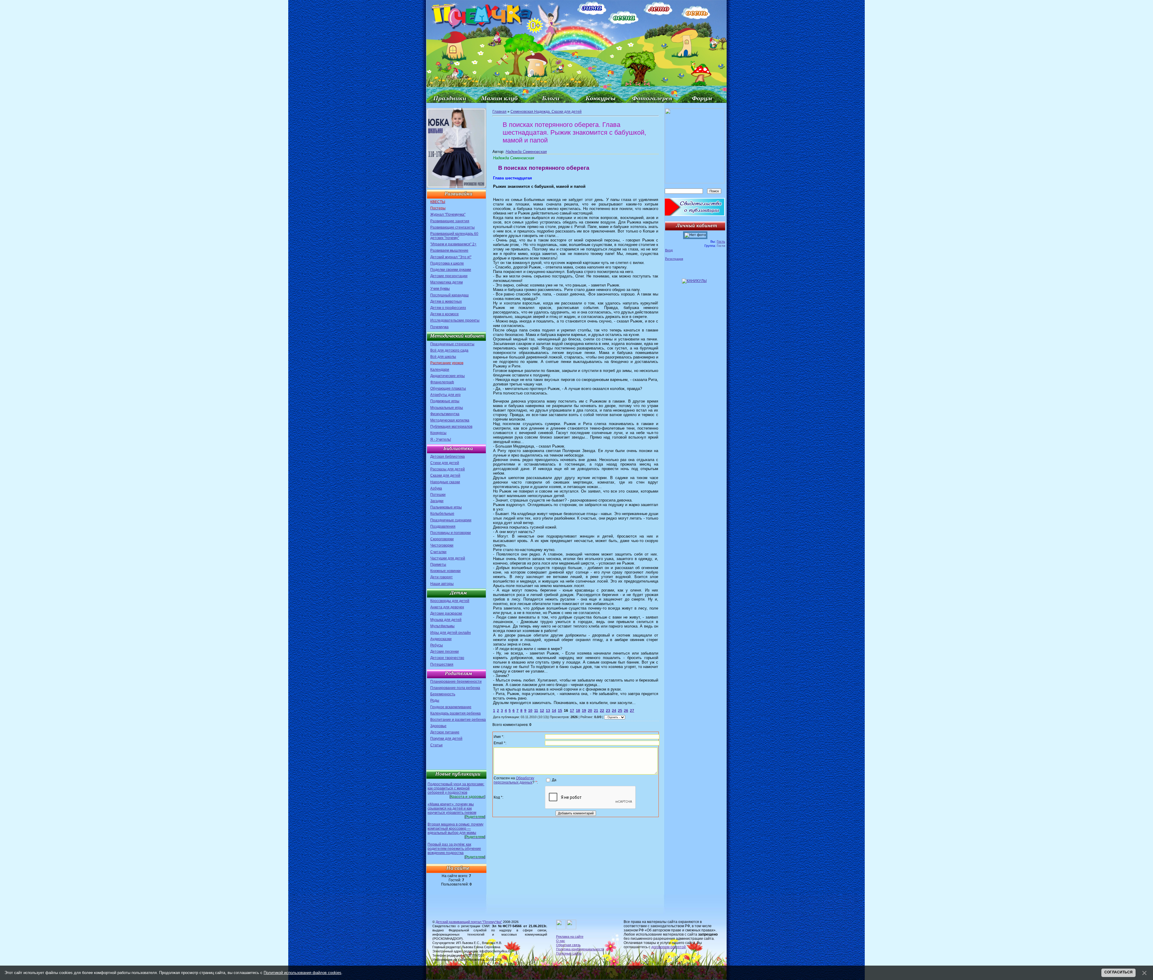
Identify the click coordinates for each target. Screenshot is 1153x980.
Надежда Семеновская (526, 151)
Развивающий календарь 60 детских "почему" (454, 236)
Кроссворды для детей (449, 601)
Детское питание (444, 732)
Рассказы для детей (447, 469)
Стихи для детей (444, 463)
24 (614, 711)
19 (584, 711)
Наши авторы (442, 584)
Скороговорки (442, 539)
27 (632, 711)
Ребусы (436, 645)
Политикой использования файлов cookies (302, 972)
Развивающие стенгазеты (452, 227)
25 (620, 711)
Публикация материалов (451, 426)
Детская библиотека (447, 456)
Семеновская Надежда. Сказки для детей (546, 111)
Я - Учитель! (440, 439)
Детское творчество (447, 658)
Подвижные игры (444, 401)
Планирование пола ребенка (455, 688)
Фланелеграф (442, 382)
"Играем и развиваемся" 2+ (453, 244)
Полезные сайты (569, 953)
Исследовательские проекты (455, 320)
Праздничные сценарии (450, 520)
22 (602, 711)
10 (530, 711)
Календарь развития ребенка (455, 713)
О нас (560, 941)
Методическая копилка (449, 420)
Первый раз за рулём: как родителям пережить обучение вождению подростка (454, 848)
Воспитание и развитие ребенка (458, 720)
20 (590, 711)
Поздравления (442, 526)
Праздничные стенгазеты (452, 344)
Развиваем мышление (449, 250)
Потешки (438, 495)
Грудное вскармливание (450, 707)
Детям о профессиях (448, 308)
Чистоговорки (441, 545)
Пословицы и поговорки (450, 533)
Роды (434, 700)
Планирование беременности (456, 681)
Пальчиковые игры (446, 507)
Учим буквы (440, 288)
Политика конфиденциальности (580, 949)
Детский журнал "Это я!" (450, 257)
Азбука (436, 488)
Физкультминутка (444, 414)
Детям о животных (446, 301)
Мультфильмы (442, 626)
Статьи (436, 745)
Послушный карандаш (449, 295)
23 (608, 711)
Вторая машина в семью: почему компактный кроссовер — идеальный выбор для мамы (455, 828)
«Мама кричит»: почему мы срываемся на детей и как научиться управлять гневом (452, 808)
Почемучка (439, 327)
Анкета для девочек (447, 607)
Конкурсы (438, 433)
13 (548, 711)
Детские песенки (444, 651)
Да (554, 780)
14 (554, 711)
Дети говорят (441, 577)
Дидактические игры (447, 376)
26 (626, 711)
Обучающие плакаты (448, 388)
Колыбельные (442, 513)
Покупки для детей (446, 738)
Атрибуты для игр (445, 395)
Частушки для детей (447, 558)
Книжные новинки (445, 571)
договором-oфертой (668, 947)
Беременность (442, 694)
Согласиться (1118, 972)
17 (572, 711)
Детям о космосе (444, 314)
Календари (439, 369)
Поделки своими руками (450, 270)
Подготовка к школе (447, 263)
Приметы (438, 564)
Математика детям (446, 282)
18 (578, 711)
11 (536, 711)
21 (596, 711)
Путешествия (441, 664)
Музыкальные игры (446, 408)
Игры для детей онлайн (450, 633)
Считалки (438, 552)
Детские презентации (449, 276)
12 (542, 711)
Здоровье (438, 726)
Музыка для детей (446, 620)
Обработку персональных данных (514, 780)
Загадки (436, 501)
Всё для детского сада (449, 350)
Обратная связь (568, 945)
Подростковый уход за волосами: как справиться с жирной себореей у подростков (456, 788)
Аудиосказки (441, 639)
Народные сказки (445, 482)
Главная (499, 111)
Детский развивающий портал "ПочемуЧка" (469, 922)
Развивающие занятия (449, 221)
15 (560, 711)
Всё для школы (443, 357)
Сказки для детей (445, 475)
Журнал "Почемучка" (447, 214)
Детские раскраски (446, 613)
